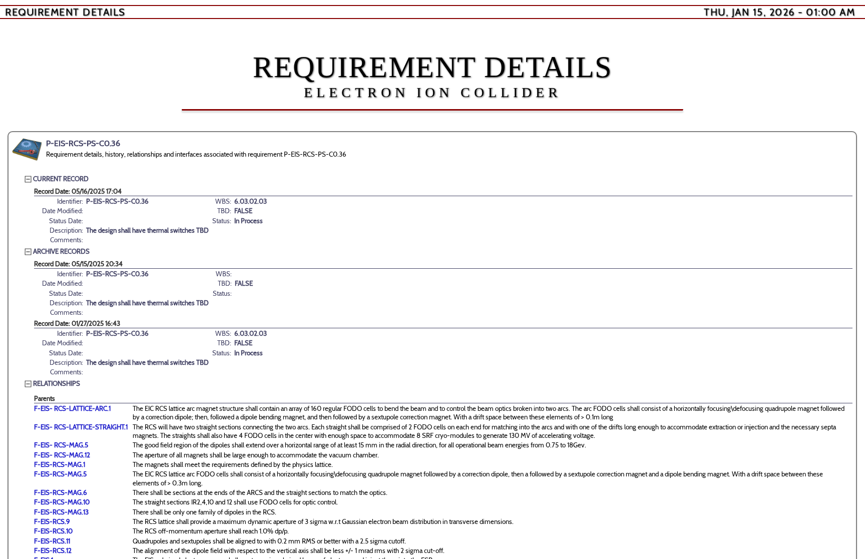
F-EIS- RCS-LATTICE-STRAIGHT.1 (81, 427)
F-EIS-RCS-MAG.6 (60, 492)
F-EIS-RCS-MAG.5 (60, 474)
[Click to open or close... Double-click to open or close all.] (27, 150)
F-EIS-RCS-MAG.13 (61, 512)
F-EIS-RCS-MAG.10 (62, 502)
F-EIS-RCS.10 (53, 531)
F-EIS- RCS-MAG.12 (62, 455)
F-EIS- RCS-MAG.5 (61, 445)
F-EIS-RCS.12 (53, 550)
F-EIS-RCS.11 (52, 541)
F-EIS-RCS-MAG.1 (59, 464)
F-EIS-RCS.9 (52, 521)
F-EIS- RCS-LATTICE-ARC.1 (72, 408)
